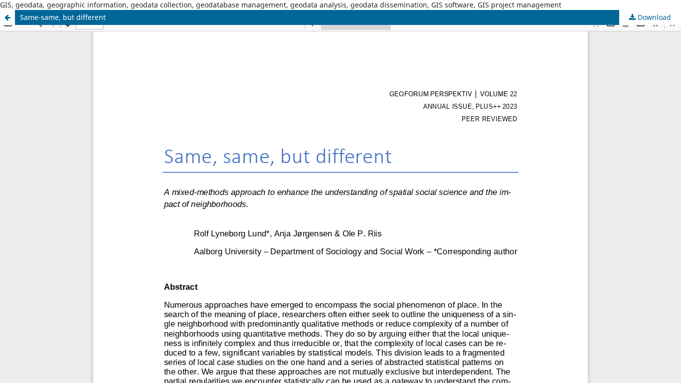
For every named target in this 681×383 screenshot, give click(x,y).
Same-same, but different (63, 17)
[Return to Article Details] (7, 17)
